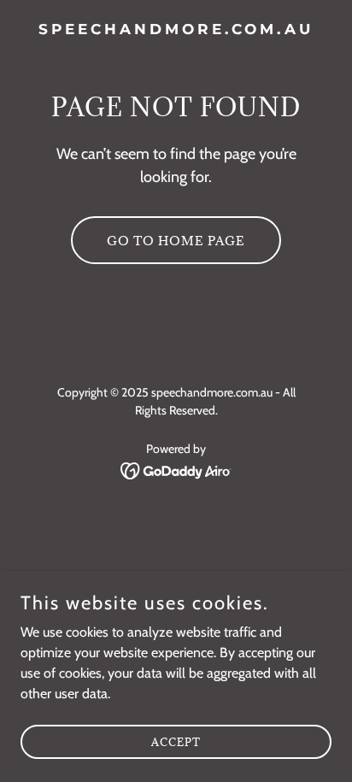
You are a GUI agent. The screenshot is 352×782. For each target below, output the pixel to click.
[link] (176, 29)
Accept (176, 741)
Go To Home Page (176, 240)
